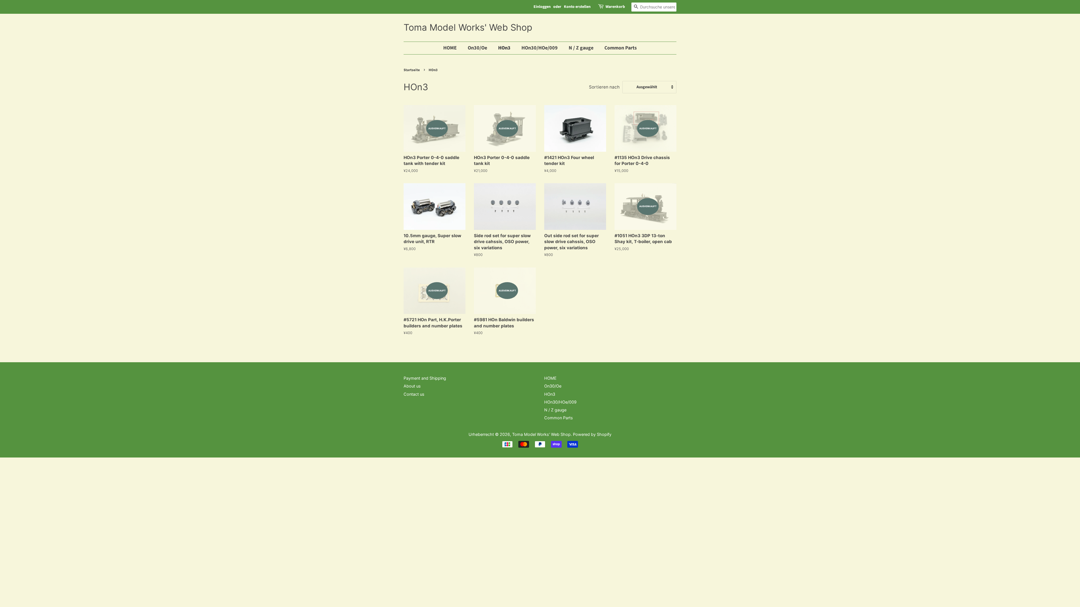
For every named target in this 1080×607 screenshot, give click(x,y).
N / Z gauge (581, 47)
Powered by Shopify (592, 434)
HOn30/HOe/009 (539, 47)
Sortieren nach (604, 87)
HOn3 (504, 47)
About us (412, 386)
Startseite (412, 70)
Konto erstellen (577, 7)
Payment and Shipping (425, 378)
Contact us (414, 394)
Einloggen (542, 7)
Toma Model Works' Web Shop (468, 27)
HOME (450, 47)
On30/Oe (477, 47)
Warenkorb (615, 7)
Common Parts (620, 47)
